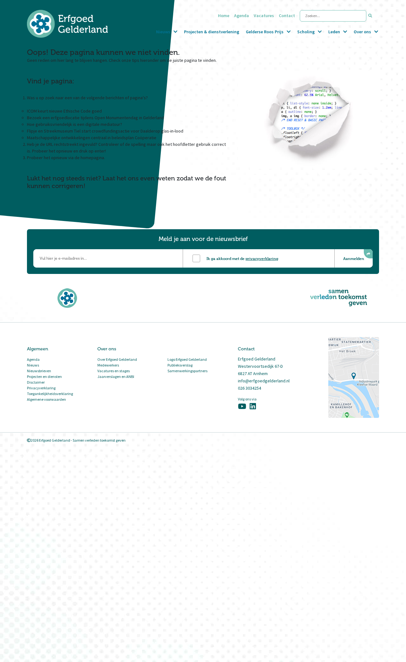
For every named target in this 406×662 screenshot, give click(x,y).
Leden (334, 32)
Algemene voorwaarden (46, 399)
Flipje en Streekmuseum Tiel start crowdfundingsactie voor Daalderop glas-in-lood (105, 131)
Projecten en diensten (44, 376)
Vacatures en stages (113, 370)
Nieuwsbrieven (39, 370)
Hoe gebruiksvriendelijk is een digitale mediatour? (74, 124)
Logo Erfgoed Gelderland (187, 359)
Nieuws (163, 32)
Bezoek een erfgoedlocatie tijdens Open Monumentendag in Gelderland (95, 117)
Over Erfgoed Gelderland (117, 359)
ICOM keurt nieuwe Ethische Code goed (64, 111)
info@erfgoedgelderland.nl (264, 381)
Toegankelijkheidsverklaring (50, 393)
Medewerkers (108, 365)
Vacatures (264, 15)
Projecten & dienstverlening (211, 32)
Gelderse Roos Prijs (265, 32)
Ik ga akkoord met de (242, 258)
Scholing (306, 32)
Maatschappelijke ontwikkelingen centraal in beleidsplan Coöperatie (91, 137)
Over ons (362, 32)
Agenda (241, 15)
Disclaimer (36, 382)
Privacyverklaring (41, 388)
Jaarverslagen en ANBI (115, 376)
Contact (287, 15)
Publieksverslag (180, 365)
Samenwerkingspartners (187, 370)
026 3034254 (249, 388)
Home (223, 15)
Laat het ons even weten (138, 178)
